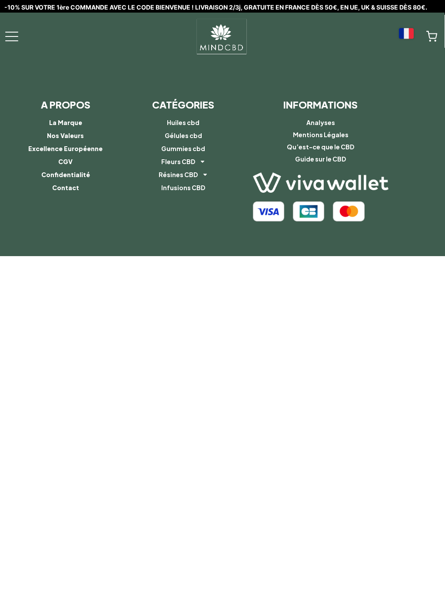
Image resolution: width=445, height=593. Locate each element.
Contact (65, 187)
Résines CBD (178, 174)
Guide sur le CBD (320, 159)
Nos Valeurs (65, 135)
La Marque (65, 122)
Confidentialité (65, 174)
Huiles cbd (183, 122)
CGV (65, 161)
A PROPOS (65, 105)
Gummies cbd (183, 148)
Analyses (320, 122)
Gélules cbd (183, 135)
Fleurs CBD (178, 161)
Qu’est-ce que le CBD (320, 147)
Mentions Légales (321, 134)
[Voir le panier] (431, 36)
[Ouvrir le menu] (11, 36)
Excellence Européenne (65, 148)
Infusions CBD (183, 187)
